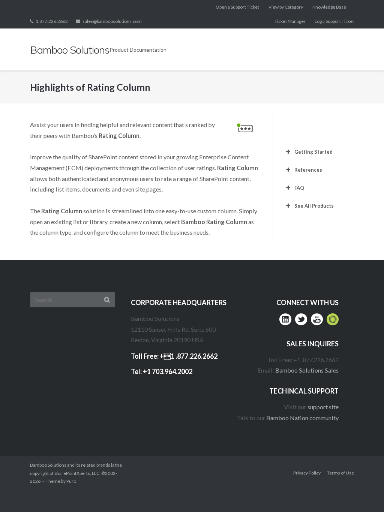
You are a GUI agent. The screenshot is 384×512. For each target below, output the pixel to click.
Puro (71, 481)
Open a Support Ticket (237, 7)
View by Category (285, 7)
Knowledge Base (329, 7)
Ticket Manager (290, 21)
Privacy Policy (307, 473)
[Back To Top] (363, 492)
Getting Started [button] (313, 152)
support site (323, 406)
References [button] (308, 170)
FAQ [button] (299, 188)
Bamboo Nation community (302, 417)
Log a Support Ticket (334, 21)
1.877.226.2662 (52, 21)
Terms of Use (340, 473)
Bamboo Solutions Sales (307, 370)
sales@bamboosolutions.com (112, 21)
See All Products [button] (314, 206)
